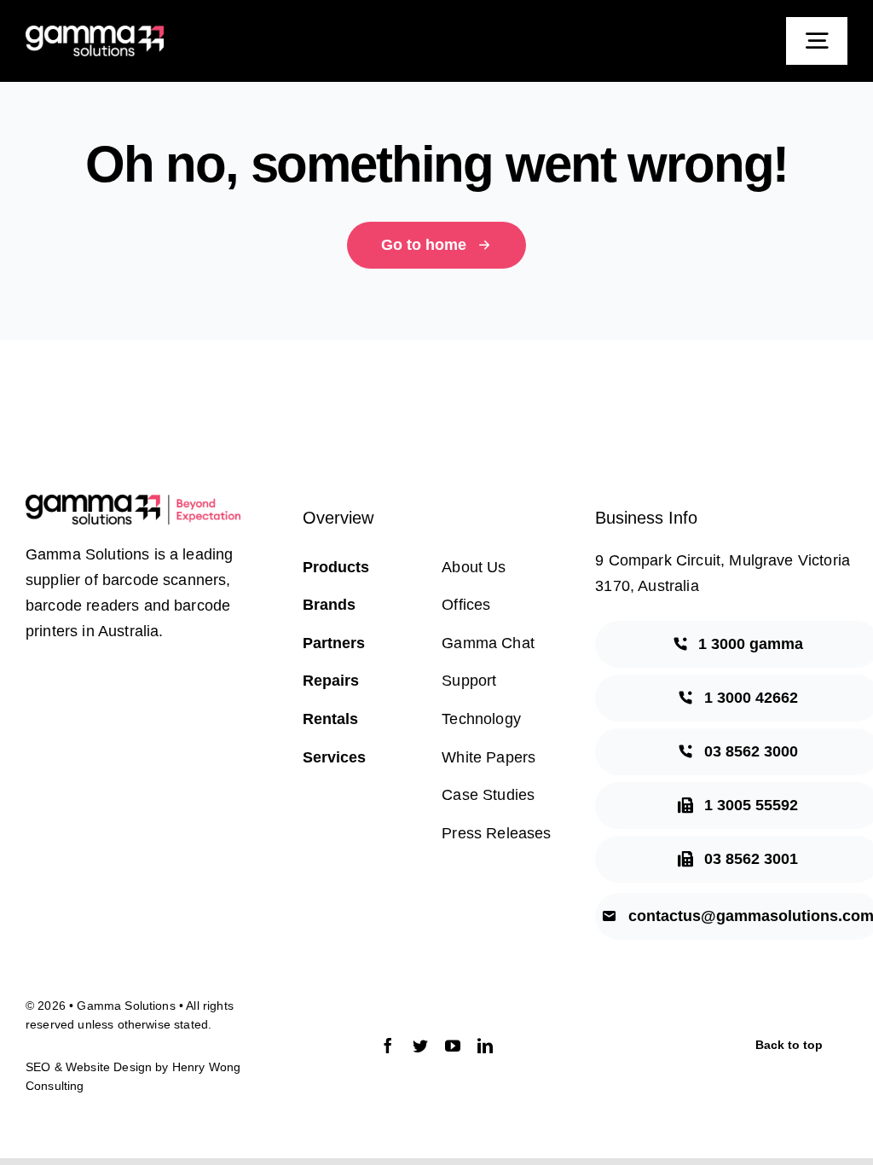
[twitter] (420, 1045)
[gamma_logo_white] (95, 34)
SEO (38, 1067)
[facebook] (388, 1045)
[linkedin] (485, 1045)
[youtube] (452, 1045)
